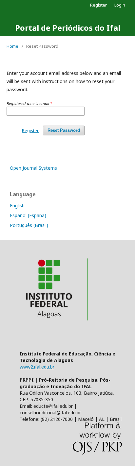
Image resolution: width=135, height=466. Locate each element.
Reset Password (64, 130)
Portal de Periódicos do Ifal (67, 27)
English (17, 205)
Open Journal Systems (33, 168)
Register (98, 5)
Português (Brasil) (29, 225)
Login (119, 5)
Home (12, 46)
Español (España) (28, 215)
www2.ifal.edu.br (37, 367)
